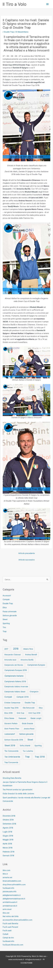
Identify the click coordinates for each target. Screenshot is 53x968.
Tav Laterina (28, 751)
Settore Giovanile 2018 (13, 740)
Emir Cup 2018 (34, 713)
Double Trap (9, 32)
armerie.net (7, 877)
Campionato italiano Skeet (14, 692)
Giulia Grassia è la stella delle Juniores (18, 794)
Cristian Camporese (12, 703)
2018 (15, 648)
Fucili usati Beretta (10, 923)
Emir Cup (20, 713)
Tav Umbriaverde (12, 757)
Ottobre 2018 (8, 820)
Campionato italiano (14, 676)
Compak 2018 (23, 697)
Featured (22, 718)
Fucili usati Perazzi (10, 927)
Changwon (34, 692)
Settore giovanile (10, 615)
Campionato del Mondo (13, 665)
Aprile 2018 (7, 844)
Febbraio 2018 (8, 852)
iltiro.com (6, 870)
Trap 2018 (40, 756)
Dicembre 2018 (9, 816)
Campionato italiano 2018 (15, 681)
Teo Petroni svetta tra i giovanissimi (17, 790)
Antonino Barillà (27, 660)
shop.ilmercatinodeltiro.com (14, 884)
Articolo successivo (27, 560)
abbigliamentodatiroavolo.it (14, 899)
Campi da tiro (8, 938)
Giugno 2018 (8, 836)
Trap (4, 631)
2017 (6, 649)
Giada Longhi (35, 718)
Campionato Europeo (36, 665)
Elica (5, 607)
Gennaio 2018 (8, 856)
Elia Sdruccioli (28, 708)
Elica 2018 (8, 713)
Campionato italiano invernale (16, 686)
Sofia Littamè (25, 746)
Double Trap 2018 (11, 708)
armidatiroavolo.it (10, 906)
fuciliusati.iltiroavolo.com (13, 945)
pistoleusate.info (9, 891)
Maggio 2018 (8, 840)
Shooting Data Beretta (12, 778)
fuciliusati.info (8, 888)
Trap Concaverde (11, 762)
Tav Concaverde (11, 751)
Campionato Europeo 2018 (16, 670)
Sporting (6, 623)
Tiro (4, 627)
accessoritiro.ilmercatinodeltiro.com (17, 920)
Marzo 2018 (7, 848)
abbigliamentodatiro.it (12, 895)
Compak (6, 599)
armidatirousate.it (10, 902)
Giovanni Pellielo (10, 723)
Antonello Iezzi (10, 660)
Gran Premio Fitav (11, 729)
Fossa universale (9, 611)
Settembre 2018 (9, 824)
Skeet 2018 (10, 745)
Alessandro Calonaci (12, 655)
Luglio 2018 (7, 832)
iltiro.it (5, 874)
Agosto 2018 (8, 828)
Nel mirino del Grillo (11, 916)
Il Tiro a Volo (14, 4)
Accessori (7, 596)
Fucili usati (7, 930)
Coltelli (5, 934)
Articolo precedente (26, 553)
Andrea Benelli (31, 655)
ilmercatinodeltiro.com (12, 881)
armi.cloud (7, 909)
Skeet (5, 619)
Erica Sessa (9, 718)
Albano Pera (28, 649)
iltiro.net (6, 913)
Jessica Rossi (29, 729)
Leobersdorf (10, 734)
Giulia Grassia (27, 723)
